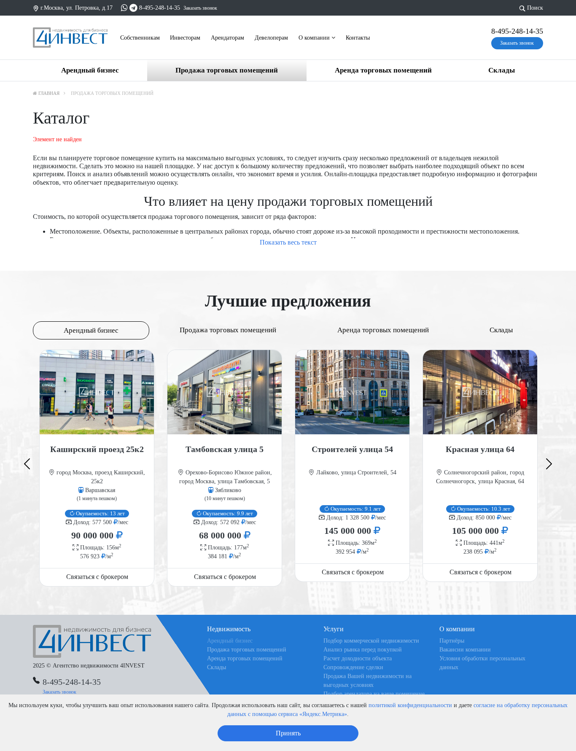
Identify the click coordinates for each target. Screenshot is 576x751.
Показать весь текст (288, 242)
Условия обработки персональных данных (482, 662)
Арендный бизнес (90, 70)
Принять (288, 733)
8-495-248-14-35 (159, 8)
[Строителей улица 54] (352, 392)
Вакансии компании (465, 649)
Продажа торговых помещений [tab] (228, 330)
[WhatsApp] (124, 8)
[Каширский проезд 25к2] (97, 392)
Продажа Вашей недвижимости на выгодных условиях (367, 680)
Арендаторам (227, 38)
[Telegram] (133, 8)
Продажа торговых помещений (226, 70)
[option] (97, 468)
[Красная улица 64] (480, 392)
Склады (501, 70)
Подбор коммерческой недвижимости (371, 641)
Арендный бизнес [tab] (91, 330)
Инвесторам (185, 38)
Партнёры (451, 641)
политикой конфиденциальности (410, 705)
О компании (315, 38)
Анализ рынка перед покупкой (362, 649)
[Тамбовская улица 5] (224, 392)
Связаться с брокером (97, 576)
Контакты (358, 38)
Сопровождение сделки (353, 667)
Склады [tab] (501, 330)
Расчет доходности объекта (357, 658)
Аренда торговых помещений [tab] (383, 330)
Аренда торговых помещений (383, 70)
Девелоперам (271, 38)
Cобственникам (140, 38)
